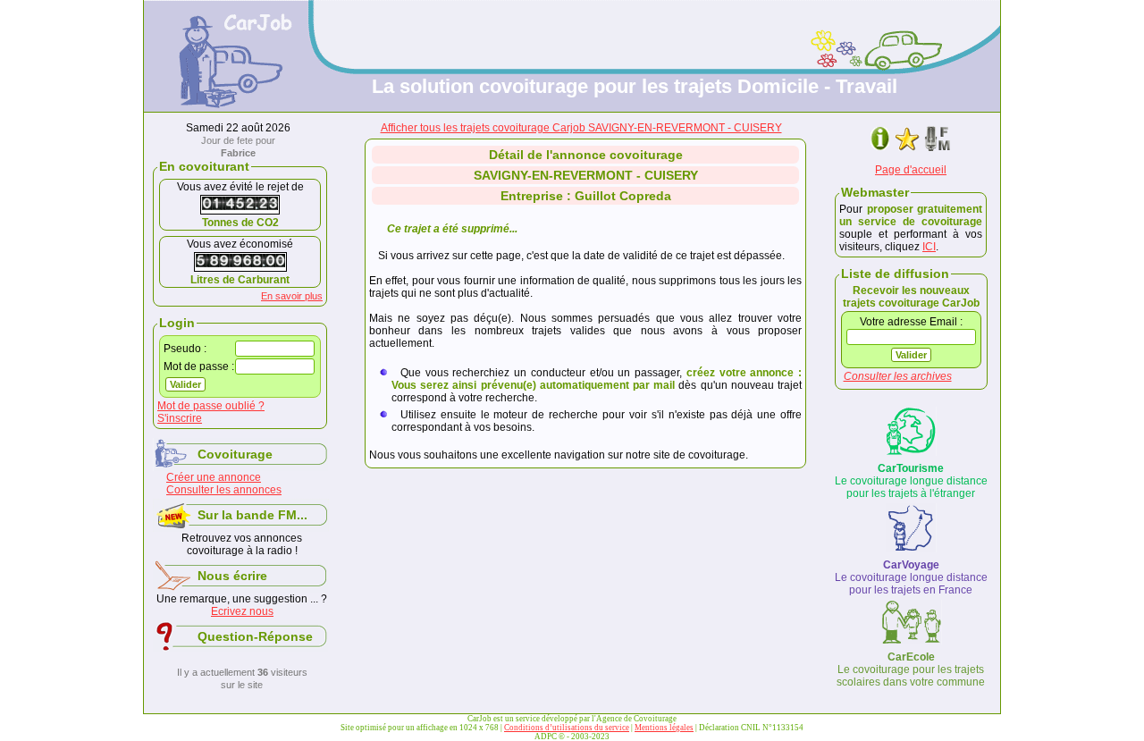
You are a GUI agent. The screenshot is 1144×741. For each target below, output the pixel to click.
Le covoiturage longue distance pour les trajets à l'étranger (911, 481)
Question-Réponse (255, 636)
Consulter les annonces (224, 490)
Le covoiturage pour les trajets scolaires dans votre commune (911, 669)
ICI (929, 246)
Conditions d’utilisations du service (566, 727)
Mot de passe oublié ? (211, 406)
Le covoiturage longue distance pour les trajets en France (911, 577)
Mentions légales (664, 727)
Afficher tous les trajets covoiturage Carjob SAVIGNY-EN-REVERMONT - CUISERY (581, 128)
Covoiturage (235, 454)
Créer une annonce (213, 477)
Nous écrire (232, 575)
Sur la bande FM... (252, 515)
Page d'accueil (910, 170)
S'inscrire (179, 418)
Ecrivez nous (242, 611)
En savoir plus (292, 296)
